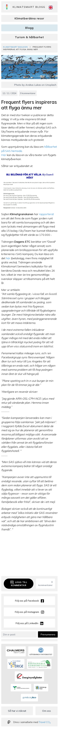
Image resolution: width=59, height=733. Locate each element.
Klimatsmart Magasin (15, 47)
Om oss (46, 710)
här (8, 258)
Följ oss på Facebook (27, 600)
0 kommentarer (27, 93)
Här (4, 155)
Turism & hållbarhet (29, 37)
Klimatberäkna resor (29, 18)
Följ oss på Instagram (27, 611)
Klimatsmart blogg (29, 6)
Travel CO (45, 722)
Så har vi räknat (17, 710)
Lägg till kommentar (19, 584)
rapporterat (46, 214)
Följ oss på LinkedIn (27, 623)
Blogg (29, 28)
